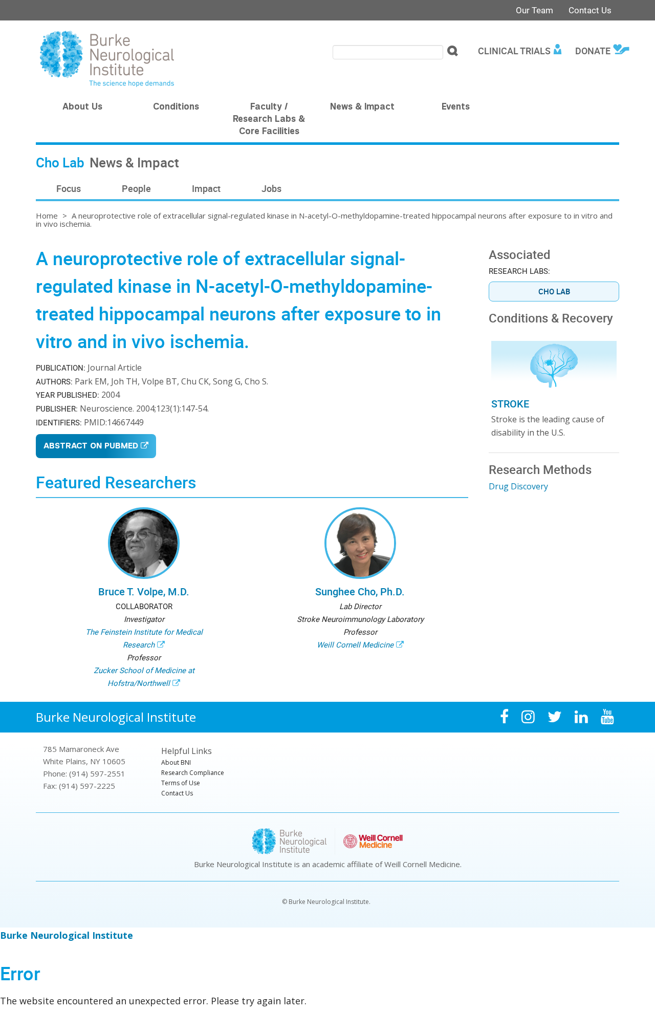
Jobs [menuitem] (271, 188)
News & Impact (362, 107)
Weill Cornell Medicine (355, 644)
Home (47, 215)
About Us (82, 107)
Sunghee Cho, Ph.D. (360, 591)
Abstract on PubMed (90, 446)
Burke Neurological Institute (116, 716)
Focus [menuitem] (68, 188)
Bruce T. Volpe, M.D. (143, 591)
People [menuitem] (136, 188)
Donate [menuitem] (592, 51)
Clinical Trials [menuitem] (514, 51)
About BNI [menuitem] (176, 762)
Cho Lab (554, 291)
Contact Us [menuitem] (177, 793)
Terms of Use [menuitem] (180, 783)
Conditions (176, 107)
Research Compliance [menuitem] (192, 772)
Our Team (534, 10)
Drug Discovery (518, 486)
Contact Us (590, 10)
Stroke (510, 404)
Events (456, 107)
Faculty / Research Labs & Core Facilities (269, 119)
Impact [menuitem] (206, 188)
